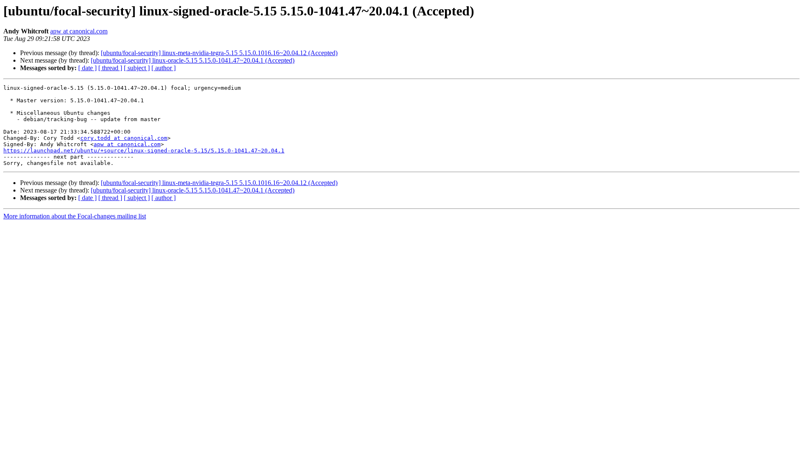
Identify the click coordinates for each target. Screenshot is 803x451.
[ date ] (87, 67)
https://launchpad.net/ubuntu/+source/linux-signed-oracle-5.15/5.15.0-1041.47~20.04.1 (143, 150)
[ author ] (163, 67)
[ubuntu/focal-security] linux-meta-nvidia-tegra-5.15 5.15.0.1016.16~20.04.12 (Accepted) (219, 52)
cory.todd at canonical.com (123, 138)
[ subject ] (137, 67)
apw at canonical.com (78, 31)
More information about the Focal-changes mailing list (74, 216)
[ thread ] (110, 67)
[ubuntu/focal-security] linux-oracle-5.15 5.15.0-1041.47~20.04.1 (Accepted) (192, 60)
